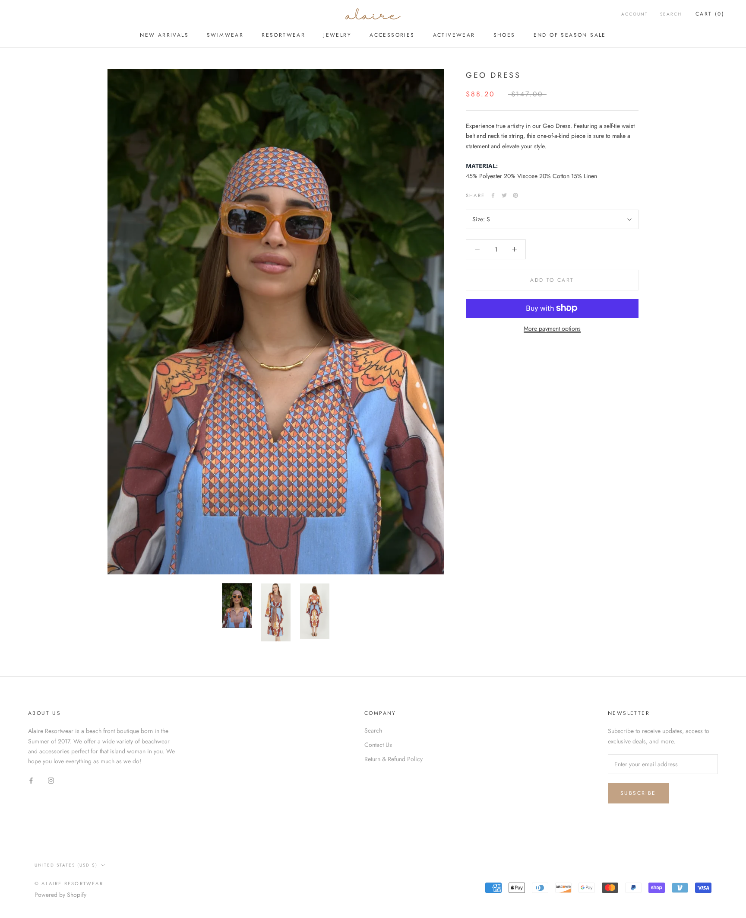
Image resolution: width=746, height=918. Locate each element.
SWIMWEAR (225, 35)
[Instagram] (51, 780)
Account (634, 14)
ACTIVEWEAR (454, 35)
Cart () (709, 14)
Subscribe (638, 793)
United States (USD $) (66, 865)
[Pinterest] (515, 195)
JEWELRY (337, 35)
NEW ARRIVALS (164, 35)
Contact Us (378, 744)
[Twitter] (504, 195)
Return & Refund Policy (393, 759)
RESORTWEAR (283, 35)
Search (671, 14)
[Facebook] (493, 195)
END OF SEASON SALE (570, 35)
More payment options (552, 328)
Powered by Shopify (60, 894)
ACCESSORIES (392, 35)
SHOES (504, 35)
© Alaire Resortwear (69, 883)
